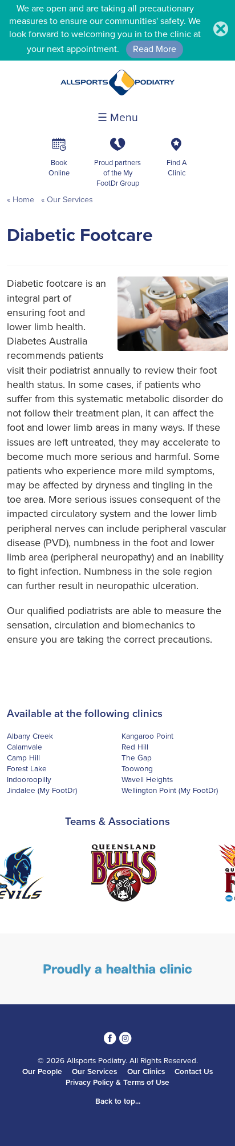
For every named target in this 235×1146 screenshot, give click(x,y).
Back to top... (117, 1101)
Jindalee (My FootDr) (42, 790)
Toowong (137, 769)
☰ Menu (118, 118)
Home (23, 200)
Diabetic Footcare (80, 235)
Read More (154, 49)
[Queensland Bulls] (117, 874)
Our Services (68, 200)
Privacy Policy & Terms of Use (117, 1082)
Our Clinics (146, 1071)
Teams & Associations (117, 821)
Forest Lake (27, 769)
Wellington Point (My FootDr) (169, 790)
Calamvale (24, 747)
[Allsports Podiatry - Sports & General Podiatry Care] (117, 92)
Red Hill (134, 747)
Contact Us (194, 1071)
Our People (42, 1071)
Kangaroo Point (147, 736)
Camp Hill (23, 758)
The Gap (136, 758)
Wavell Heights (147, 779)
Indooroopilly (29, 779)
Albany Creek (30, 736)
